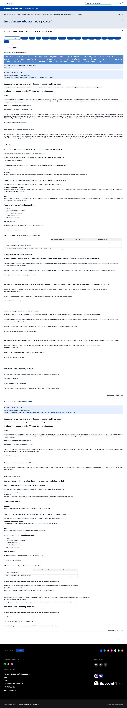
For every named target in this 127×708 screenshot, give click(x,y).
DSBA (70, 38)
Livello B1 (23, 401)
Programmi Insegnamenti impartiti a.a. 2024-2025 (52, 14)
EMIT (78, 38)
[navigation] (63, 8)
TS (6, 41)
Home (5, 14)
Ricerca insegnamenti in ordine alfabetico (73, 14)
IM (98, 38)
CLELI (45, 38)
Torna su (119, 639)
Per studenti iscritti (11, 14)
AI (38, 38)
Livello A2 (30, 401)
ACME (24, 38)
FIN (85, 38)
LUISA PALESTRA (33, 77)
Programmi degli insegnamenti (23, 14)
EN (113, 3)
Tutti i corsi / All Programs (12, 38)
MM (110, 38)
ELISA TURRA (8, 67)
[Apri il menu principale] (122, 3)
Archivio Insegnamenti (35, 14)
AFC (32, 38)
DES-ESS (62, 38)
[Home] (9, 3)
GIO (91, 38)
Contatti (119, 14)
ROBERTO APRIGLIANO (16, 77)
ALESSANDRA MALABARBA (31, 412)
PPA (117, 38)
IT (116, 3)
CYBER (53, 38)
